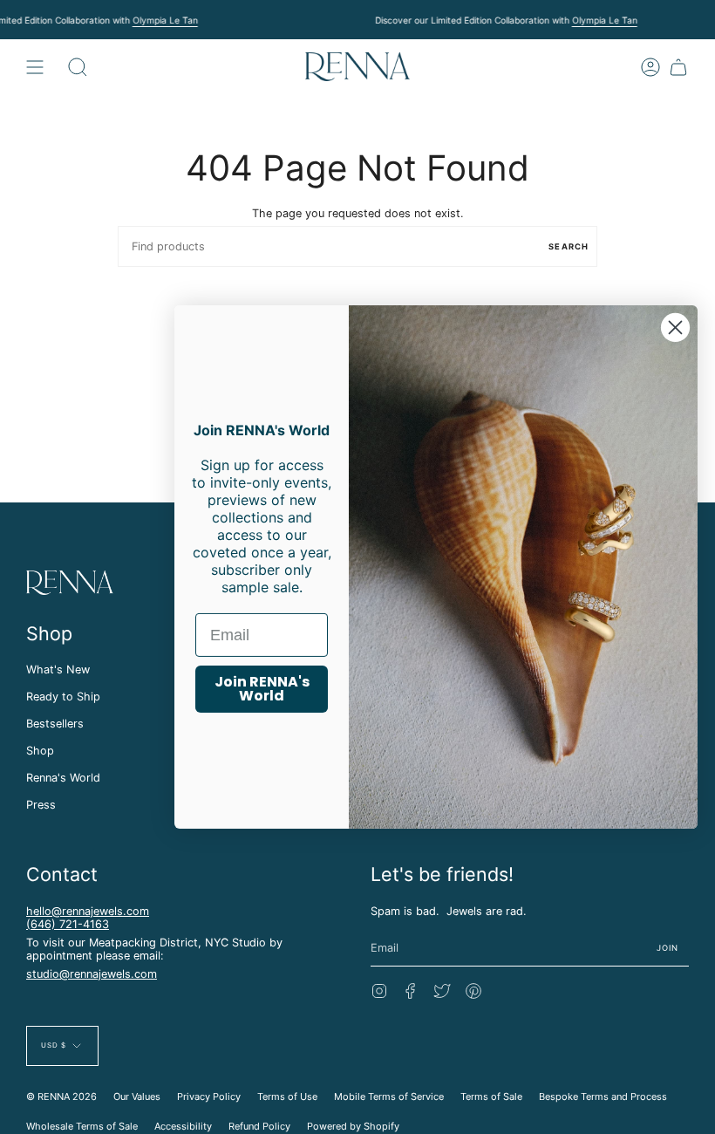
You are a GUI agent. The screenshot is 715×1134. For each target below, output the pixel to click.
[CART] (678, 66)
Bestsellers (55, 723)
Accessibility (183, 1126)
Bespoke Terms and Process (603, 1096)
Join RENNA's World (262, 689)
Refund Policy (259, 1126)
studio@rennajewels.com (91, 973)
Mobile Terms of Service (389, 1096)
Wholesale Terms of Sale (82, 1126)
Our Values (136, 1096)
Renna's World (63, 777)
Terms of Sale (491, 1096)
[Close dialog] (675, 327)
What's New (58, 669)
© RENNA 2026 (61, 1096)
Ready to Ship (63, 696)
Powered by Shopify (353, 1126)
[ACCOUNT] (650, 66)
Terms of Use (287, 1096)
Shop (40, 750)
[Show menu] (35, 66)
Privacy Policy (209, 1096)
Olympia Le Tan (165, 20)
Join (668, 948)
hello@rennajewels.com (87, 911)
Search (568, 246)
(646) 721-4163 (67, 924)
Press (41, 804)
